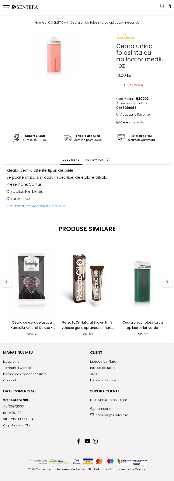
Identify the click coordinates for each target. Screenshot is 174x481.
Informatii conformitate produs (36, 206)
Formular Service (103, 380)
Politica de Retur (102, 367)
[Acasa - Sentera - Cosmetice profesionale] (29, 7)
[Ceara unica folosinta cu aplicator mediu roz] (53, 54)
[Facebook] (79, 441)
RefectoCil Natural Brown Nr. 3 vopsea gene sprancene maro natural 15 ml (87, 325)
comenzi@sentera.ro (111, 415)
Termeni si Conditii (17, 367)
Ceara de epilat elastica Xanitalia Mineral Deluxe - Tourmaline (32, 325)
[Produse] (7, 8)
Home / (41, 22)
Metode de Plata (103, 361)
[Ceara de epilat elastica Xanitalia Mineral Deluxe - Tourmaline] (31, 281)
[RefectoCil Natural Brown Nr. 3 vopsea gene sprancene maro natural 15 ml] (87, 281)
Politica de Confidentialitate (25, 374)
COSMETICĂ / (58, 22)
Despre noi (11, 361)
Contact (9, 380)
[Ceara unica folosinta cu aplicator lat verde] (142, 281)
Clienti (97, 352)
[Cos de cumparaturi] (168, 6)
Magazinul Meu (18, 352)
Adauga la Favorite (134, 114)
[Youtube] (87, 441)
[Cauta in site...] (162, 6)
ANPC (94, 374)
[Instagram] (95, 441)
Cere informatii (131, 122)
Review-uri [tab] (98, 160)
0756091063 (104, 409)
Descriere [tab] (71, 160)
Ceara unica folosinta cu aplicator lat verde (142, 325)
